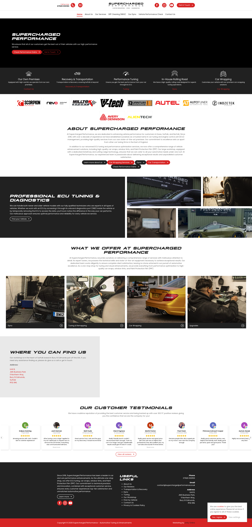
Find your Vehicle (19, 219)
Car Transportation (156, 162)
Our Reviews (129, 486)
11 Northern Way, (17, 374)
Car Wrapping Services (119, 162)
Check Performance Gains (25, 52)
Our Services (100, 14)
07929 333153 (189, 478)
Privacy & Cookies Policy (134, 505)
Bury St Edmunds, (17, 377)
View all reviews (124, 454)
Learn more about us (93, 162)
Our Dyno (132, 14)
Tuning (127, 494)
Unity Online (190, 522)
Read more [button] (47, 447)
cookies (220, 506)
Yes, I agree (217, 517)
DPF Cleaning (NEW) (117, 14)
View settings (234, 517)
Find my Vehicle (130, 500)
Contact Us (170, 14)
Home (79, 14)
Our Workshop (130, 497)
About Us (89, 14)
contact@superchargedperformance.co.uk (176, 485)
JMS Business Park (18, 372)
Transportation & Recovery (135, 489)
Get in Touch (184, 5)
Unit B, (12, 369)
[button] (250, 437)
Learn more (64, 496)
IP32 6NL (13, 382)
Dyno (139, 162)
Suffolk (13, 380)
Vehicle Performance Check (151, 14)
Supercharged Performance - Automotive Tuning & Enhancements (126, 5)
